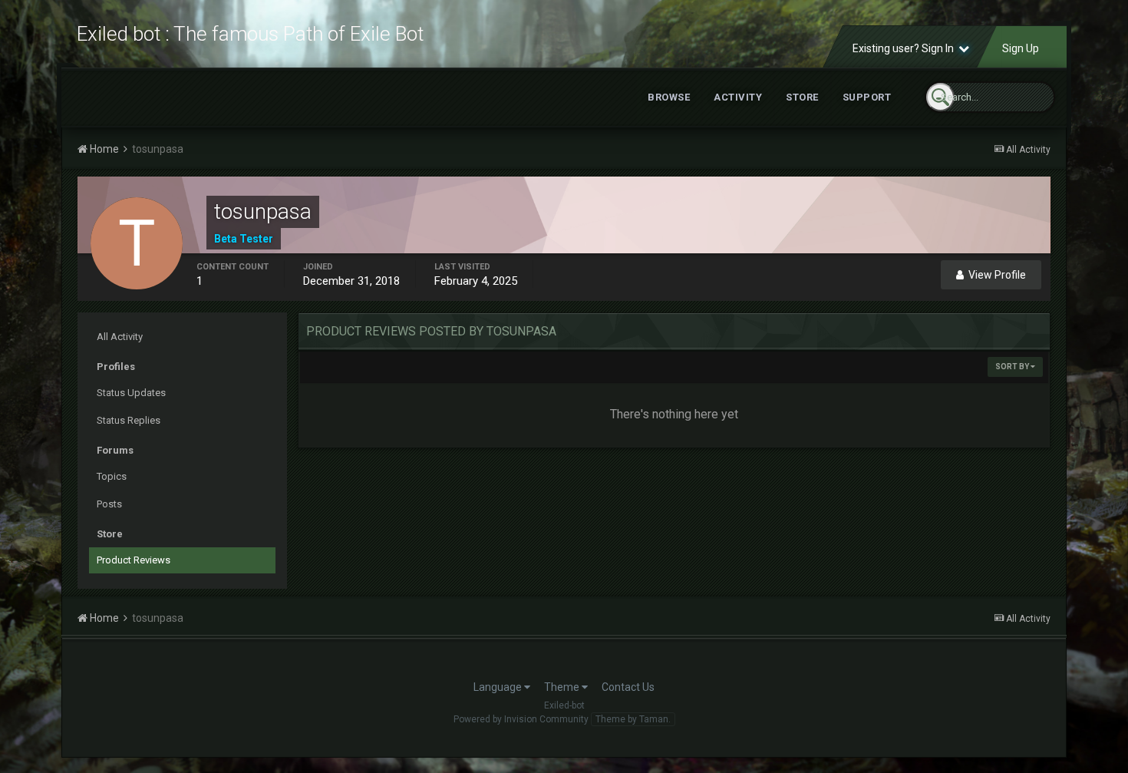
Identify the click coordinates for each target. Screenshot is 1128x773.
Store (802, 97)
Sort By (1013, 366)
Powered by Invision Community (521, 719)
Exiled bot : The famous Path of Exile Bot (250, 33)
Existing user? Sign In (905, 48)
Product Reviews (133, 560)
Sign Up (1020, 48)
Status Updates (131, 392)
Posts (109, 504)
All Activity (120, 336)
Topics (112, 476)
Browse (669, 97)
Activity (738, 97)
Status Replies (128, 420)
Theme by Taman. (633, 719)
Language (498, 687)
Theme (563, 687)
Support (867, 97)
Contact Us (628, 687)
